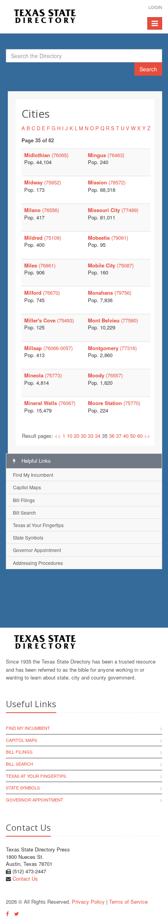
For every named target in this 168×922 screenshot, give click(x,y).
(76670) (42, 292)
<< (58, 435)
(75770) (114, 403)
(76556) (41, 210)
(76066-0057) (48, 348)
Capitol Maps (27, 487)
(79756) (109, 292)
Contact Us (25, 878)
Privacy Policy (88, 901)
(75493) (49, 320)
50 (133, 435)
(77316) (112, 348)
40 (126, 435)
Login (155, 7)
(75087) (111, 265)
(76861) (39, 265)
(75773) (43, 375)
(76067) (49, 403)
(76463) (106, 155)
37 (119, 435)
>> (147, 435)
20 (76, 435)
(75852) (42, 182)
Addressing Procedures (38, 562)
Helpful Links (35, 460)
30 (83, 435)
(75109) (42, 237)
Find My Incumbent (33, 474)
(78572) (106, 182)
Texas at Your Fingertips (38, 525)
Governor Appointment (37, 550)
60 (140, 435)
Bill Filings (24, 500)
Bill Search (24, 512)
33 (90, 435)
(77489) (113, 210)
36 (111, 435)
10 (69, 435)
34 (97, 435)
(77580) (113, 320)
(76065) (46, 155)
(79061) (108, 237)
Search (148, 69)
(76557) (105, 375)
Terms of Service (128, 901)
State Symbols (28, 537)
